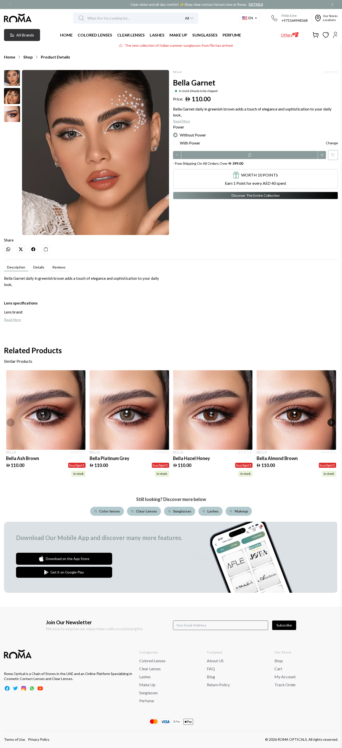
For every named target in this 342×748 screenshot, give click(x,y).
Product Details (55, 56)
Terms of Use (14, 739)
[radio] (175, 135)
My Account (285, 676)
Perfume (146, 700)
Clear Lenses (150, 668)
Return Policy (218, 684)
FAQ (211, 668)
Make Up (147, 684)
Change (332, 143)
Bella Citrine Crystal (277, 458)
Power (178, 126)
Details (209, 4)
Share (9, 240)
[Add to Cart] (46, 410)
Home (9, 56)
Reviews (59, 267)
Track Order (285, 684)
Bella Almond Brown (193, 458)
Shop (28, 56)
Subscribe (284, 625)
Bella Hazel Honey (108, 458)
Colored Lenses (152, 660)
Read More (181, 121)
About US (215, 660)
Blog (211, 676)
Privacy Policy (38, 739)
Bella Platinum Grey (26, 458)
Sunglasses (148, 692)
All (187, 18)
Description (16, 267)
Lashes (145, 676)
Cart (278, 668)
